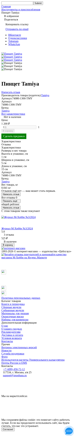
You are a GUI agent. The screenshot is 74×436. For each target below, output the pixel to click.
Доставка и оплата (12, 335)
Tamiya (45, 95)
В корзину (8, 131)
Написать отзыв (11, 194)
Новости (6, 350)
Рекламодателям (10, 331)
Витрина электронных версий (19, 347)
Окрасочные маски (12, 316)
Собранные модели (12, 310)
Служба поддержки (12, 353)
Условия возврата (11, 338)
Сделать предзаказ (14, 136)
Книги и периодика (13, 304)
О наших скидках (11, 328)
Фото (4, 356)
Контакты (7, 341)
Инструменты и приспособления (20, 9)
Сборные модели (11, 307)
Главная (6, 6)
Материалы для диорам (15, 313)
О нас (4, 325)
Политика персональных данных (20, 297)
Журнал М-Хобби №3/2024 (17, 228)
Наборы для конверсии (14, 319)
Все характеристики (13, 113)
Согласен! (8, 429)
